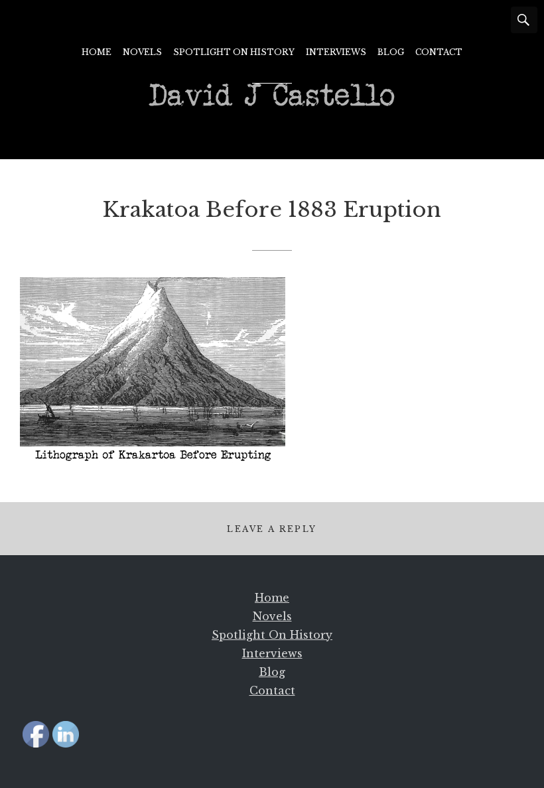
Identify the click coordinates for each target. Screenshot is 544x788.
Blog (390, 52)
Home (96, 52)
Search (524, 20)
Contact (438, 52)
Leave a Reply (271, 529)
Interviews (336, 52)
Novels (142, 52)
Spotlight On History (234, 52)
